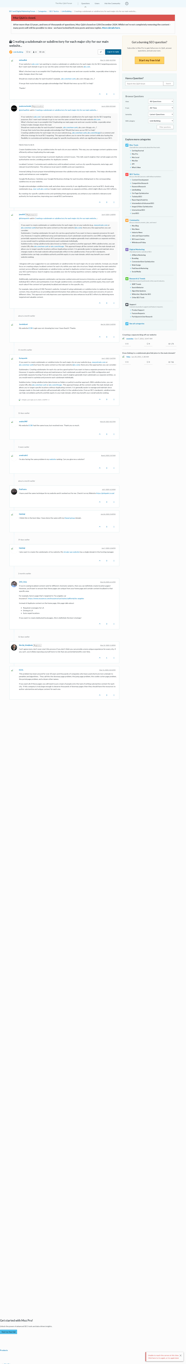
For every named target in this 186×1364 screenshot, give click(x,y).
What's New (136, 167)
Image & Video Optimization (142, 207)
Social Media (136, 272)
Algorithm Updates (139, 291)
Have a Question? (134, 78)
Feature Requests (138, 313)
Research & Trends (137, 278)
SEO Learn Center (138, 239)
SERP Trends (136, 284)
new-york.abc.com (40, 189)
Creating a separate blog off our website (139, 335)
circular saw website (71, 552)
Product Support (138, 310)
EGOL (21, 670)
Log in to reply (113, 52)
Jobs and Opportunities (140, 236)
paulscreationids (25, 106)
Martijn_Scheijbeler (26, 645)
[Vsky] (123, 356)
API (133, 164)
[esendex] (123, 338)
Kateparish (23, 358)
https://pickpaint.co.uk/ (105, 493)
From (127, 108)
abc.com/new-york (68, 79)
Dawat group (70, 518)
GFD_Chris (23, 582)
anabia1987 (23, 422)
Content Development (140, 180)
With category (130, 121)
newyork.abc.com (101, 225)
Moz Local (135, 157)
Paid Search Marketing (140, 268)
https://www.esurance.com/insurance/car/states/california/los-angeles (56, 598)
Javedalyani (23, 324)
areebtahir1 (23, 455)
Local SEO (135, 213)
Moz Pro (135, 154)
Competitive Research (140, 183)
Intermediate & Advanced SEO (143, 203)
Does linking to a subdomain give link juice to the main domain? (148, 353)
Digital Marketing (136, 249)
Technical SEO (137, 197)
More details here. (111, 28)
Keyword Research (139, 187)
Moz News (135, 229)
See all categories (136, 323)
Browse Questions (134, 96)
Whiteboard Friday (139, 242)
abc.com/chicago (93, 133)
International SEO (138, 210)
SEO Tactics (134, 174)
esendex (129, 339)
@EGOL (38, 645)
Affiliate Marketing (139, 255)
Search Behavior (138, 287)
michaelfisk (23, 60)
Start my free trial (149, 60)
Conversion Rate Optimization (143, 262)
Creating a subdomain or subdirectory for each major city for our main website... (66, 110)
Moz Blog (135, 226)
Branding (135, 258)
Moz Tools (133, 145)
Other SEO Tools (138, 297)
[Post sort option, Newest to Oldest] (101, 52)
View (127, 101)
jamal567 (22, 214)
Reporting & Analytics (140, 200)
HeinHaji (22, 514)
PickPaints (23, 489)
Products (4, 1350)
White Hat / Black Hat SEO (141, 294)
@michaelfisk (38, 106)
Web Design (136, 265)
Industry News (137, 232)
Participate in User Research (142, 317)
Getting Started (138, 151)
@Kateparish (32, 215)
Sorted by (128, 114)
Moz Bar (135, 161)
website (52, 459)
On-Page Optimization (140, 193)
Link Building (18, 52)
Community (134, 220)
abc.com (35, 64)
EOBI (31, 328)
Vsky (128, 357)
